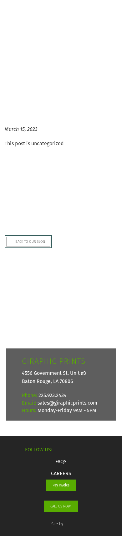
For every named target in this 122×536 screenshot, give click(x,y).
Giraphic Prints (22, 18)
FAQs (61, 461)
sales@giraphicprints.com (67, 402)
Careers (61, 473)
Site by (57, 524)
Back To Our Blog (29, 241)
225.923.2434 (52, 395)
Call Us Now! (61, 506)
